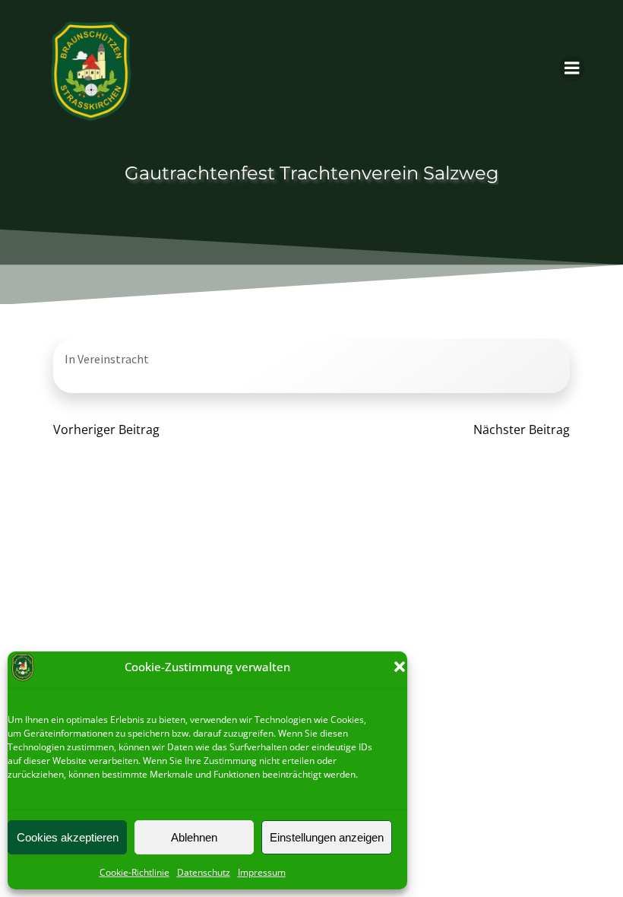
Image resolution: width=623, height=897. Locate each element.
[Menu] (572, 68)
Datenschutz (203, 872)
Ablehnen (194, 837)
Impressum (262, 872)
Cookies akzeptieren (68, 837)
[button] (399, 666)
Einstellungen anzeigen (327, 837)
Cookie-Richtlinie (134, 872)
